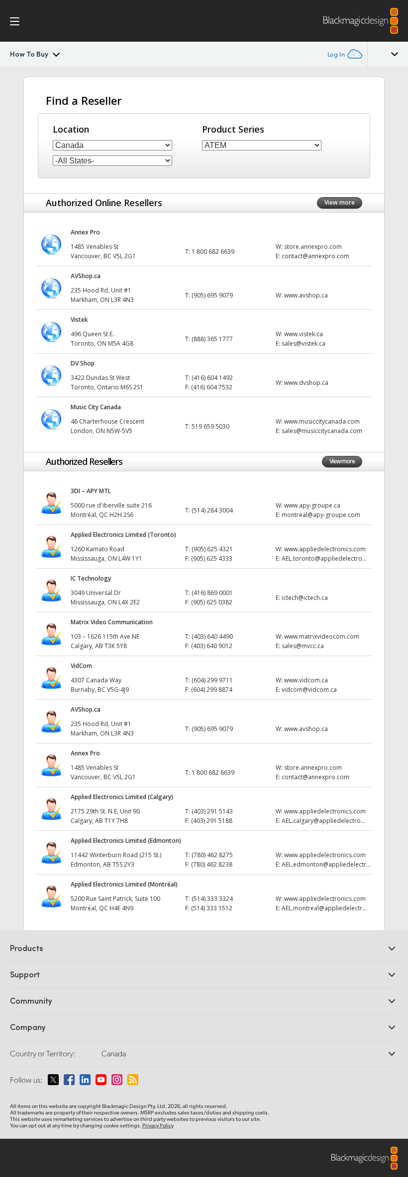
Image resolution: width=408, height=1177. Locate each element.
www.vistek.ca (303, 334)
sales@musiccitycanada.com (322, 431)
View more (339, 202)
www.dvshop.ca (306, 382)
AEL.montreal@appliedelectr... (324, 908)
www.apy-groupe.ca (312, 505)
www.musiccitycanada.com (322, 421)
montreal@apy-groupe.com (321, 515)
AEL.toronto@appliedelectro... (324, 558)
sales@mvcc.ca (303, 646)
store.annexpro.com (313, 246)
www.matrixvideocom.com (321, 636)
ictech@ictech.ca (305, 597)
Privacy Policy (158, 1125)
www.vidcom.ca (306, 680)
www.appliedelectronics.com (325, 549)
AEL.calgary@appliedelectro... (323, 820)
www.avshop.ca (306, 295)
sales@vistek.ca (303, 343)
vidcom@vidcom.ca (309, 689)
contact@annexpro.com (315, 256)
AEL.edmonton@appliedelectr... (326, 864)
